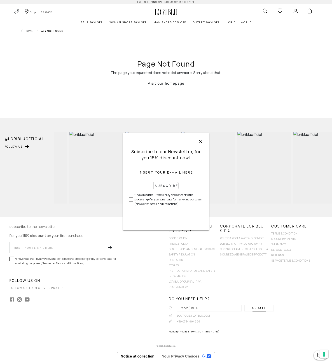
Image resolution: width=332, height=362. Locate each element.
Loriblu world (239, 22)
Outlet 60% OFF (206, 22)
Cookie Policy (178, 238)
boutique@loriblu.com (193, 316)
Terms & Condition (284, 233)
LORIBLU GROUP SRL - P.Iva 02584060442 (185, 284)
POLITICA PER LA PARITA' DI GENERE (242, 238)
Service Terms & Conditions (290, 260)
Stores (174, 265)
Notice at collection (137, 356)
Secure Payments (283, 239)
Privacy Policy (179, 244)
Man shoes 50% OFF (170, 22)
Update (259, 308)
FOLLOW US (14, 147)
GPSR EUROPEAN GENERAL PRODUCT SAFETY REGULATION (192, 251)
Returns (277, 255)
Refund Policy (281, 250)
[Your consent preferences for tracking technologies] (324, 354)
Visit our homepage (166, 83)
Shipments (278, 244)
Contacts (176, 260)
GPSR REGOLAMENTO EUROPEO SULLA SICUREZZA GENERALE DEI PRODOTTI (244, 251)
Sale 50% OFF (92, 22)
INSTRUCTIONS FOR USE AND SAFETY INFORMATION (192, 273)
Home (29, 30)
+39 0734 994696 (188, 321)
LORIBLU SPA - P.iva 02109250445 (241, 244)
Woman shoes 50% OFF (128, 22)
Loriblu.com (169, 345)
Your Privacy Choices (180, 356)
